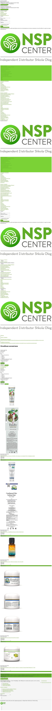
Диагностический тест (5, 87)
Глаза (1, 77)
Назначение (3, 70)
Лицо (1, 79)
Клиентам (2, 693)
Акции (1, 110)
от (0, 352)
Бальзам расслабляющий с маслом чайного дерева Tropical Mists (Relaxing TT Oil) (17, 667)
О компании (44, 680)
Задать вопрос (3, 676)
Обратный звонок (4, 678)
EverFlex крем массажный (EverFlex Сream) (9, 637)
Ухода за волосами (4, 75)
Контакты (2, 118)
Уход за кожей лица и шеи (6, 73)
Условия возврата (4, 88)
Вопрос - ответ (3, 11)
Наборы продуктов (4, 80)
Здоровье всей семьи (5, 69)
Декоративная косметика (5, 76)
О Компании (3, 114)
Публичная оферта (4, 89)
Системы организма (4, 98)
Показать (7, 365)
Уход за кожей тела (4, 74)
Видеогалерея (3, 13)
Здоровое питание (4, 68)
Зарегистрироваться (4, 27)
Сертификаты (3, 115)
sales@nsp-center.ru (4, 15)
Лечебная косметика (4, 343)
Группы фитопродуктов (5, 67)
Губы (1, 78)
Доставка (2, 113)
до (1, 353)
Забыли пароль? (3, 25)
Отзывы (2, 12)
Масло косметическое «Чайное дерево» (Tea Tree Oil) (11, 561)
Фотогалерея (3, 14)
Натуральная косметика (5, 71)
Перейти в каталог (4, 4)
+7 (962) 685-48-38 (4, 119)
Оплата (1, 112)
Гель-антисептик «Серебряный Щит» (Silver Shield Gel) (12, 531)
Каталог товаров (3, 92)
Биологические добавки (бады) (7, 66)
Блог (1, 111)
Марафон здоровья (4, 109)
